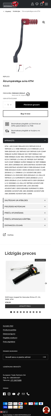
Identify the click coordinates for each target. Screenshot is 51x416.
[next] (45, 283)
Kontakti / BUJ (8, 326)
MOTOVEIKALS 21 (24, 415)
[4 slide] (21, 312)
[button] (4, 412)
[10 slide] (40, 312)
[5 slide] (24, 312)
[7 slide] (30, 312)
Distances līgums (14, 225)
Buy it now (25, 114)
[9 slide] (37, 312)
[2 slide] (14, 312)
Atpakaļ (8, 11)
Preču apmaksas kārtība (17, 219)
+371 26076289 (15, 380)
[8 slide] (33, 312)
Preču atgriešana (14, 213)
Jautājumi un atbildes (16, 200)
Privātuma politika (9, 330)
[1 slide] (11, 312)
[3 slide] (17, 312)
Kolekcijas (16, 11)
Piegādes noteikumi (15, 206)
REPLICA (6, 76)
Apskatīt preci (25, 306)
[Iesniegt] (44, 357)
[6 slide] (27, 312)
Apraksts (9, 140)
